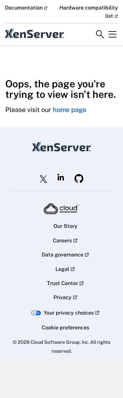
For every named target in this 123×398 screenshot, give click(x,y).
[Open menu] (112, 34)
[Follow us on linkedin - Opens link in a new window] (61, 177)
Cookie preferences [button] (65, 327)
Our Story (65, 226)
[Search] (100, 34)
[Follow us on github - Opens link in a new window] (79, 178)
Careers (62, 240)
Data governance (62, 255)
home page (69, 110)
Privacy (62, 297)
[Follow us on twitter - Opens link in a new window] (43, 179)
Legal (62, 269)
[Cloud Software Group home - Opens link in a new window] (61, 209)
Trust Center (62, 283)
